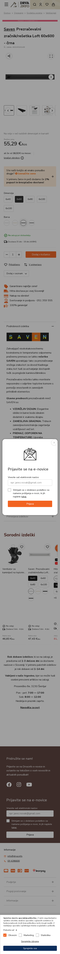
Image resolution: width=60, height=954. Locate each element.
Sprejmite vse (30, 948)
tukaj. (24, 496)
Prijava (30, 504)
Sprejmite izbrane (30, 941)
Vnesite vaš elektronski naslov (23, 477)
